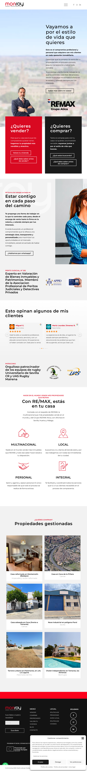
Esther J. (19, 325)
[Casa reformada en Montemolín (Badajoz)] (24, 553)
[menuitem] (65, 4)
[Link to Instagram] (77, 4)
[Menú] (65, 4)
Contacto (34, 730)
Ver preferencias (75, 762)
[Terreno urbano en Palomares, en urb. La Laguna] (24, 650)
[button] (83, 738)
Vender (33, 712)
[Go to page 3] (45, 348)
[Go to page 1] (41, 348)
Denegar (58, 762)
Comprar (33, 715)
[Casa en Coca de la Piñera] (63, 553)
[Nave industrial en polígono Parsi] (63, 601)
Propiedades (35, 718)
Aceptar (40, 762)
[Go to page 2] (43, 348)
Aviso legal (72, 767)
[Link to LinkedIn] (80, 4)
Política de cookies (47, 767)
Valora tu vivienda (34, 722)
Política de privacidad (60, 767)
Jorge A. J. (57, 325)
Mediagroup (29, 768)
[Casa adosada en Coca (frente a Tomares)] (24, 601)
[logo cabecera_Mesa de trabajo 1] (14, 4)
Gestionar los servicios (40, 756)
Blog (32, 727)
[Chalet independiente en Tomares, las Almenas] (63, 650)
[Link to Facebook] (73, 4)
